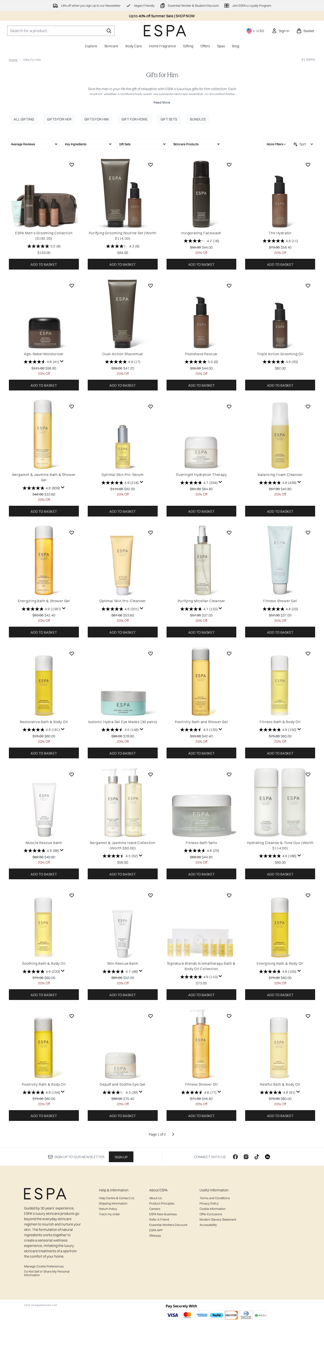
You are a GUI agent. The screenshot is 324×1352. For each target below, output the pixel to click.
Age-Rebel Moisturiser (44, 354)
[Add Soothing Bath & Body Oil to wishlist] (71, 895)
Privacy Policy (209, 1203)
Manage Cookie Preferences (44, 1266)
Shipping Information (113, 1203)
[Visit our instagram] (246, 1156)
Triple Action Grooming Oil (280, 354)
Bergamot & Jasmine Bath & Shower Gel (44, 477)
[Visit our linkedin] (267, 1156)
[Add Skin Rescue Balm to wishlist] (150, 895)
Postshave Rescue (201, 354)
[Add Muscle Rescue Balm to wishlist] (71, 774)
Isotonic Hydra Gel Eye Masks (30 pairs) (122, 722)
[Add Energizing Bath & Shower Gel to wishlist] (71, 532)
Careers (154, 1209)
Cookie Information (213, 1209)
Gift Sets (169, 119)
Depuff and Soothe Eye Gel (122, 1084)
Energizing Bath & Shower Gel (44, 601)
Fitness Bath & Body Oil (280, 722)
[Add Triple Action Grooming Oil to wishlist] (308, 285)
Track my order (109, 1214)
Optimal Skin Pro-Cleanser (122, 601)
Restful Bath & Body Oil (280, 1084)
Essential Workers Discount (168, 1225)
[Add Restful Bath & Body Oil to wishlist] (308, 1016)
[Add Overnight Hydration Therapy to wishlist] (229, 406)
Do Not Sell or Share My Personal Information (46, 1273)
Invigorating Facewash (201, 233)
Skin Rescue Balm (122, 963)
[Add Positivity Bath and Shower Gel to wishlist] (229, 653)
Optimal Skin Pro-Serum (123, 474)
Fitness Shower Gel (280, 601)
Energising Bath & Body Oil (280, 963)
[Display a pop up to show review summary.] (62, 361)
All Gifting (24, 119)
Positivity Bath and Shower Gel (201, 722)
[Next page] (173, 1134)
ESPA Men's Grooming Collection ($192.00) (43, 236)
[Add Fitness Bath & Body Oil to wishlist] (308, 653)
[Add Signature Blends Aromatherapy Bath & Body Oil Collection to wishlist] (229, 895)
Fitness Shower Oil (201, 1084)
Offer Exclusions (211, 1214)
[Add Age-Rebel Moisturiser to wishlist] (71, 285)
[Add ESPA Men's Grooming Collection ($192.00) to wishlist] (71, 164)
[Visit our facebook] (235, 1156)
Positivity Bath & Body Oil (44, 1084)
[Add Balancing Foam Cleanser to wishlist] (308, 406)
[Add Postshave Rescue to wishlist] (229, 285)
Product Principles (161, 1203)
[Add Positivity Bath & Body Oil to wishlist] (71, 1016)
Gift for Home (135, 119)
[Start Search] (109, 31)
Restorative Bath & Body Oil (44, 722)
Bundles (198, 119)
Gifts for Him (162, 75)
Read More (162, 102)
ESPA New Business (163, 1214)
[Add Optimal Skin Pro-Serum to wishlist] (150, 406)
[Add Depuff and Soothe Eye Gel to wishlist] (150, 1016)
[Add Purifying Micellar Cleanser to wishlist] (229, 532)
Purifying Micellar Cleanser (201, 601)
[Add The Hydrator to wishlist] (308, 164)
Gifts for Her (59, 119)
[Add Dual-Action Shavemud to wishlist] (150, 285)
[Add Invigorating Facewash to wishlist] (229, 164)
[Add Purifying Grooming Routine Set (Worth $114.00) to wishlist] (150, 164)
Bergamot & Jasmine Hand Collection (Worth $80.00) (122, 845)
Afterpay (155, 1236)
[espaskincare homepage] (165, 30)
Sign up (121, 1157)
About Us (155, 1198)
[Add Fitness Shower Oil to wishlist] (229, 1016)
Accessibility (208, 1225)
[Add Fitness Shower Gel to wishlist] (308, 532)
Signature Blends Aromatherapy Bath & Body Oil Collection (201, 966)
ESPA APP (156, 1230)
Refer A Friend (159, 1219)
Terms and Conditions (215, 1198)
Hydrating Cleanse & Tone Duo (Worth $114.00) (280, 845)
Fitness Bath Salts (201, 842)
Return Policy (108, 1209)
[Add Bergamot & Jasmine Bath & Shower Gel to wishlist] (71, 406)
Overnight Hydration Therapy (201, 474)
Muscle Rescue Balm (44, 842)
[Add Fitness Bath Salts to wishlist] (229, 774)
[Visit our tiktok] (256, 1156)
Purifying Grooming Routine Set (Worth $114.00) (122, 236)
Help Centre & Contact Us (116, 1198)
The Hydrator (280, 233)
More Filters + (276, 144)
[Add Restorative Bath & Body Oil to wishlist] (71, 653)
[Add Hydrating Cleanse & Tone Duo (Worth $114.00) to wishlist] (308, 774)
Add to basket (44, 264)
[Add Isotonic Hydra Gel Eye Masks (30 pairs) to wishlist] (150, 653)
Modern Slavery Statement (218, 1219)
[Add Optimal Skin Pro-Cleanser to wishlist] (150, 532)
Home (13, 60)
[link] (280, 30)
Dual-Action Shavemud (122, 354)
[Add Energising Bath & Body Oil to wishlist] (308, 895)
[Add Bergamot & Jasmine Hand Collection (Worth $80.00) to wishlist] (150, 774)
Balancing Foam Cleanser (280, 474)
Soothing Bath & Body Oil (43, 963)
